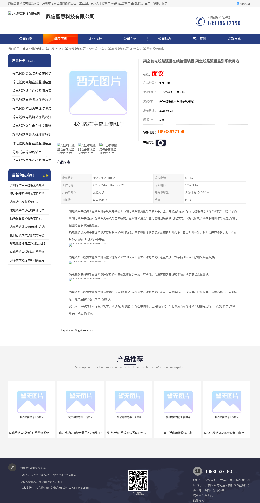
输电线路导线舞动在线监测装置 (35, 117)
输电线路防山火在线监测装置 (33, 108)
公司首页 (25, 38)
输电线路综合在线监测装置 (31, 143)
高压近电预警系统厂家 (24, 201)
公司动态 (164, 38)
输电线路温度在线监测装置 (31, 91)
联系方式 (234, 38)
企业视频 (95, 38)
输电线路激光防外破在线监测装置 (36, 73)
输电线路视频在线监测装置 (31, 82)
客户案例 (199, 38)
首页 (25, 48)
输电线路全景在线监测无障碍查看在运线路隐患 (29, 210)
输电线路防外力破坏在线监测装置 (36, 134)
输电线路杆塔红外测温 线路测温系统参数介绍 (29, 243)
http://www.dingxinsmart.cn (77, 330)
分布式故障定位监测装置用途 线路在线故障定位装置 (29, 260)
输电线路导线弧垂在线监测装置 (66, 48)
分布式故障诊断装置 (27, 152)
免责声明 (56, 487)
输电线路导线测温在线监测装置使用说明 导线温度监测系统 (29, 251)
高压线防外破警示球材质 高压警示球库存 (29, 226)
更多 (46, 175)
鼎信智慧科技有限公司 (33, 482)
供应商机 (60, 38)
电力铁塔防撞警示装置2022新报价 (29, 193)
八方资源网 (42, 487)
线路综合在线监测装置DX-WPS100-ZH (102, 433)
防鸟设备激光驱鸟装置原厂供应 (29, 218)
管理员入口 (70, 487)
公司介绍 (130, 38)
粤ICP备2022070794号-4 (61, 475)
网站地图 (83, 487)
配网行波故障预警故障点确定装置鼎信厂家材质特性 (29, 235)
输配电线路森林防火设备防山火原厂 (198, 433)
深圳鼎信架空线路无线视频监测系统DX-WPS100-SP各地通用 (29, 185)
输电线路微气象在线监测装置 (33, 126)
